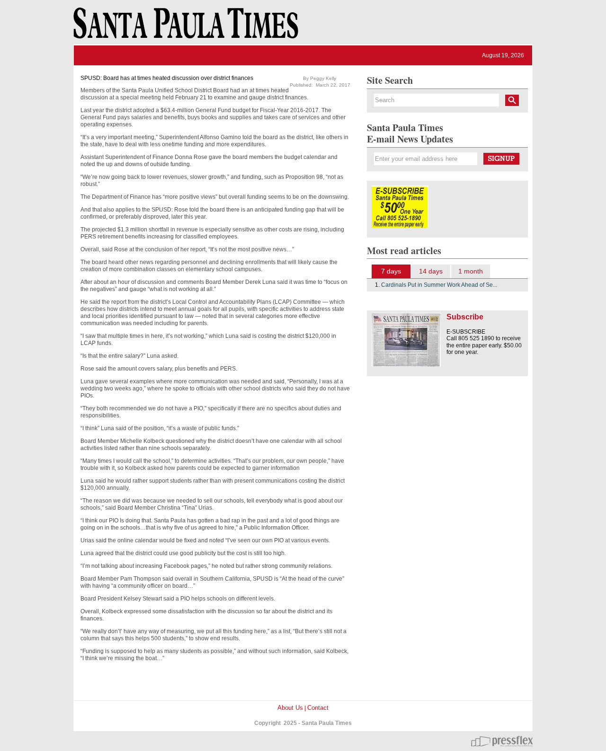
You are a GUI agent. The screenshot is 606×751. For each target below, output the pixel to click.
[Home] (184, 27)
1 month (470, 271)
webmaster (502, 741)
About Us (290, 707)
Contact (318, 707)
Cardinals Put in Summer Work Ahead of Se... (439, 285)
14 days (431, 271)
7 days (391, 271)
